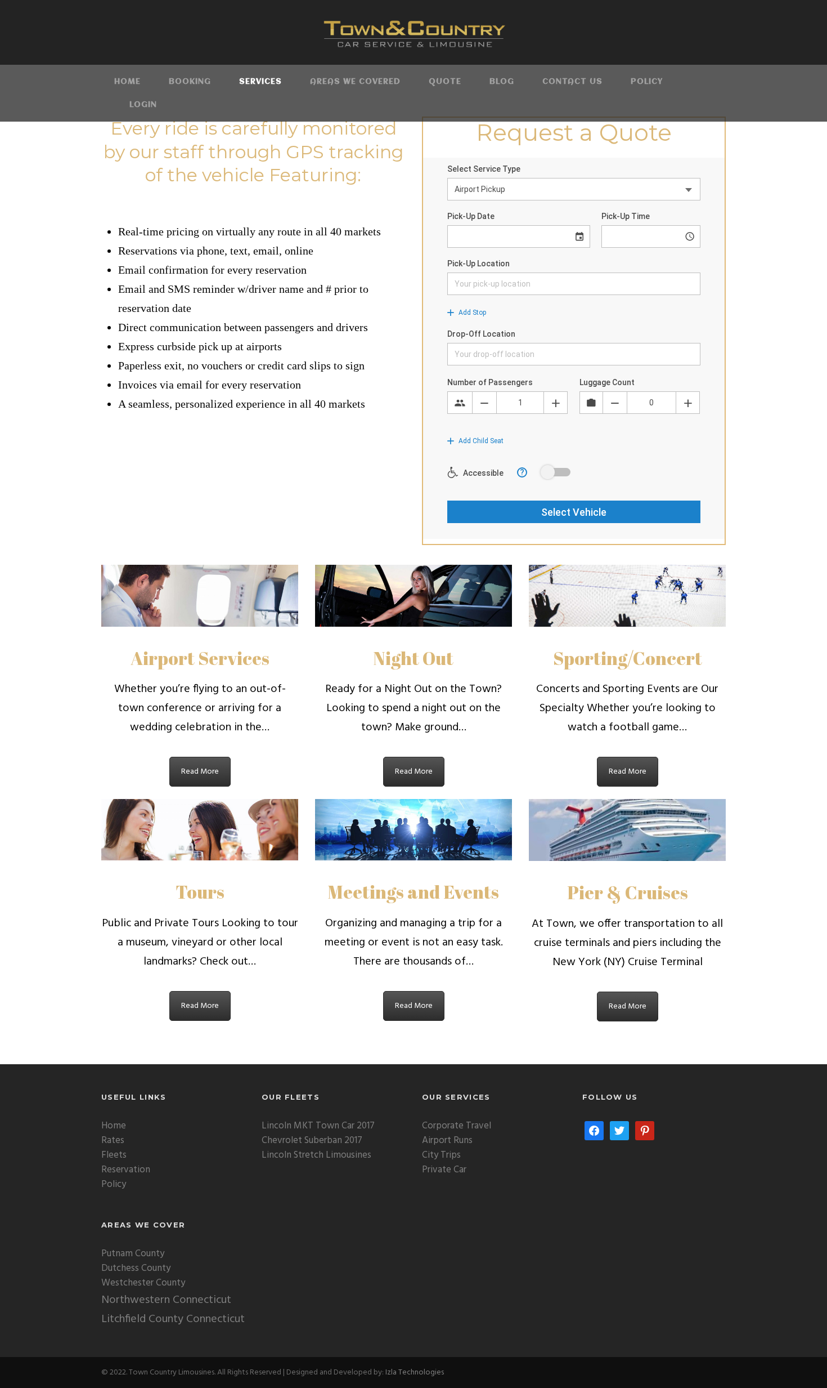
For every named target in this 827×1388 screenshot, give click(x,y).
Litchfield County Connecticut (173, 1319)
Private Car (444, 1169)
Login (143, 105)
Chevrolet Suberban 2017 (312, 1140)
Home (127, 82)
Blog (501, 82)
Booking (190, 82)
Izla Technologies (414, 1372)
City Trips (441, 1155)
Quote (445, 82)
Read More (200, 771)
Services (260, 82)
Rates (112, 1140)
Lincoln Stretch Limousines (316, 1155)
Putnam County (132, 1253)
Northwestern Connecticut (166, 1300)
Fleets (114, 1155)
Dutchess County (135, 1268)
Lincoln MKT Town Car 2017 (318, 1125)
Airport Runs (447, 1140)
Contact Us (572, 82)
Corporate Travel (456, 1125)
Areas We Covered (355, 82)
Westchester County (143, 1283)
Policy (647, 82)
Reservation (125, 1169)
